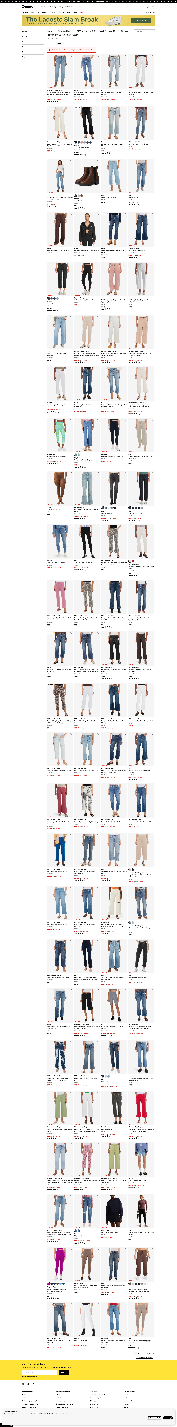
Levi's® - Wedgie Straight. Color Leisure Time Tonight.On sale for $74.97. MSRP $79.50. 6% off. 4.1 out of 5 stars (114, 496)
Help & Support (150, 12)
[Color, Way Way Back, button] (135, 507)
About (24, 1395)
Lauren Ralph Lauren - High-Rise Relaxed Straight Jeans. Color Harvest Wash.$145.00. (60, 962)
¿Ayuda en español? (62, 1401)
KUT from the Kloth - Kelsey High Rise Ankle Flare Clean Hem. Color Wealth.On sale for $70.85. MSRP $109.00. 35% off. (87, 1064)
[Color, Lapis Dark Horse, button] (90, 142)
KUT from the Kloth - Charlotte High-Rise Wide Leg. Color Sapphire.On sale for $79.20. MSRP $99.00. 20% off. (60, 858)
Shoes (126, 1407)
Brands (126, 1395)
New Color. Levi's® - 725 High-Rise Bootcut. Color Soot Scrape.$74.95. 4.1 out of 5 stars (87, 131)
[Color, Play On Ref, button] (108, 1076)
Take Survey (94, 1404)
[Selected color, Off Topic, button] (48, 298)
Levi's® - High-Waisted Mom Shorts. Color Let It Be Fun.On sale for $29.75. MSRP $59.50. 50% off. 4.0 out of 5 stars (141, 1166)
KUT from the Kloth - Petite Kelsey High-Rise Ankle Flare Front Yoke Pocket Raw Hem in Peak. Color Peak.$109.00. (87, 655)
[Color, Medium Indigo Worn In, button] (78, 1230)
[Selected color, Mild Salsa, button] (102, 1076)
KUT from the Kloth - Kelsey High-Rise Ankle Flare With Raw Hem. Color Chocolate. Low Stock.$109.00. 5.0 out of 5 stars (141, 655)
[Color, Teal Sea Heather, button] (63, 1283)
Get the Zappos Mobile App (31, 1401)
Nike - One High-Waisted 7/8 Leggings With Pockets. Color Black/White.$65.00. (141, 1219)
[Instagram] (23, 1384)
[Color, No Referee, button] (57, 298)
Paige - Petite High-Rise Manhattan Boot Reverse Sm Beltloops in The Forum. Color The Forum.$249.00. (87, 962)
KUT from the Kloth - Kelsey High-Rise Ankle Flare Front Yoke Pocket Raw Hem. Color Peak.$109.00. (141, 604)
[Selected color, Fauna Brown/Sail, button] (129, 1283)
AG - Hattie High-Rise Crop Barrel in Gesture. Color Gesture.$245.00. (60, 339)
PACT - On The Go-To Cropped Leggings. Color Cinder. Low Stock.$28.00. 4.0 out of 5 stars (141, 1325)
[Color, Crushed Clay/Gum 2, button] (78, 195)
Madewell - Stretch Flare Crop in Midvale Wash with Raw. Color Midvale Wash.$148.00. (114, 1325)
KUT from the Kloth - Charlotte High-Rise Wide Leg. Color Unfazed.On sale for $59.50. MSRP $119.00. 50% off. (60, 911)
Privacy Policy (65, 1414)
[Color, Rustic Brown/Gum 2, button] (81, 195)
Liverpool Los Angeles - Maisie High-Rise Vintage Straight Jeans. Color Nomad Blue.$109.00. (141, 911)
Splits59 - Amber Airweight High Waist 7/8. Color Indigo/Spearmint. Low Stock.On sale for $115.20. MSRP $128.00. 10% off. (114, 443)
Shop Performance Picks (102, 2)
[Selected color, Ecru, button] (129, 561)
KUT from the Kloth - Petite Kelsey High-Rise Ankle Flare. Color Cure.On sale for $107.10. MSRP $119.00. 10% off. (87, 756)
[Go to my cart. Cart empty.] (153, 7)
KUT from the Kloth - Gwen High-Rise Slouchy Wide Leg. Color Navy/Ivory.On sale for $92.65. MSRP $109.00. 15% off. (87, 806)
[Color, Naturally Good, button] (108, 507)
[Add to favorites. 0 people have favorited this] (71, 55)
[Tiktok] (28, 1384)
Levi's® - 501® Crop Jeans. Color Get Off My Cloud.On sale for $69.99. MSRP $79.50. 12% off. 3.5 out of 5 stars (114, 1115)
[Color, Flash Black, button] (114, 507)
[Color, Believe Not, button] (54, 298)
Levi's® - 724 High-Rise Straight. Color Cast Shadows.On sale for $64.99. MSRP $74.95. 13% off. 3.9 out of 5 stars (141, 496)
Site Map (93, 1401)
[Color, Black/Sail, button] (138, 1283)
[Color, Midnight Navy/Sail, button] (135, 1283)
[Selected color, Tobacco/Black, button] (75, 195)
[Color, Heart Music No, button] (105, 1076)
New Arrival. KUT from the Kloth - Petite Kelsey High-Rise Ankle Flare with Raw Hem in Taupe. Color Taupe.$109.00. (60, 706)
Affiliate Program (95, 1398)
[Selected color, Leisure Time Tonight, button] (102, 507)
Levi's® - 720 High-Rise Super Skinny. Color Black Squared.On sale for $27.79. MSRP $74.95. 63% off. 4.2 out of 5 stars (87, 550)
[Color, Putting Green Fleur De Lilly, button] (78, 454)
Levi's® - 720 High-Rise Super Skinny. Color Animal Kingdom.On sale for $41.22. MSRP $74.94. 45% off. (60, 550)
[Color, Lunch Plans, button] (111, 507)
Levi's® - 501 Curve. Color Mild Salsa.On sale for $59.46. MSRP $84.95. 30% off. (114, 1064)
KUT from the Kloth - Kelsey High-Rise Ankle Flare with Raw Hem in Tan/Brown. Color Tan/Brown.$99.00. (114, 550)
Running (126, 1404)
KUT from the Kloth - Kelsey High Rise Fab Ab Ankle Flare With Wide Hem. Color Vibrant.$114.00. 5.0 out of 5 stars (114, 604)
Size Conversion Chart (97, 1395)
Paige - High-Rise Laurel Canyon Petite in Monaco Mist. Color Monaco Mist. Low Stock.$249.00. (60, 1012)
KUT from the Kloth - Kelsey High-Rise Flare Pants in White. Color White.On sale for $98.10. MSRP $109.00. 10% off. (141, 706)
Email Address (29, 1372)
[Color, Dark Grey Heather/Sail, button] (141, 1283)
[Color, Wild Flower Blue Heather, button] (60, 1283)
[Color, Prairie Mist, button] (132, 922)
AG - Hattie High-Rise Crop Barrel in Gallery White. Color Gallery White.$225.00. (141, 287)
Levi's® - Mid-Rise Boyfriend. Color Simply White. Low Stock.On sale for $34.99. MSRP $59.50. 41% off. (87, 1325)
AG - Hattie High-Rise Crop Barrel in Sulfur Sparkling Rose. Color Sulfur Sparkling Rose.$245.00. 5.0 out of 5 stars (114, 287)
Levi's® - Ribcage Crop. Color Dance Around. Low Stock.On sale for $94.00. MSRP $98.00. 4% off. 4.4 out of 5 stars (141, 184)
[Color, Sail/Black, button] (132, 1283)
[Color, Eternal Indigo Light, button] (141, 507)
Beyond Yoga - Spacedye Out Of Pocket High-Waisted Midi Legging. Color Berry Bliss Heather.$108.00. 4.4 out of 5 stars (60, 1273)
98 (149, 1353)
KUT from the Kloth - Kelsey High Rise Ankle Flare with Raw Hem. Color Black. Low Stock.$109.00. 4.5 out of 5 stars (114, 655)
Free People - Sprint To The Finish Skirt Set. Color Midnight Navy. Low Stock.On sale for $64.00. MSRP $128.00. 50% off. (114, 1219)
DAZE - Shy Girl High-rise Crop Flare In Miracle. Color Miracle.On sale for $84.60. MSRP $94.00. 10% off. (114, 78)
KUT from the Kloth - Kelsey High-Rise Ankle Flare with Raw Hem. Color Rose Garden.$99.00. (60, 604)
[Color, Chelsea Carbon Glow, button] (132, 507)
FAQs (58, 1395)
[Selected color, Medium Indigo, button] (75, 1230)
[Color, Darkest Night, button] (51, 1283)
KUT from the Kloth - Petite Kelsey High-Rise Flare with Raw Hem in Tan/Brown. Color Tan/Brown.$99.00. (87, 604)
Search (86, 6)
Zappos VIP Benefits (29, 1407)
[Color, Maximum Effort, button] (105, 507)
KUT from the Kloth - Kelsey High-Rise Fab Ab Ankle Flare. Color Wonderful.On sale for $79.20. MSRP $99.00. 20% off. (141, 806)
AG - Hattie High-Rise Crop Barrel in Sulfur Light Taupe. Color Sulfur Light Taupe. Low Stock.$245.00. (141, 443)
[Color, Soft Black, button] (138, 507)
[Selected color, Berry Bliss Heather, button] (48, 1283)
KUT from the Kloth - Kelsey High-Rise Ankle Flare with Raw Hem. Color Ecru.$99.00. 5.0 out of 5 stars (141, 550)
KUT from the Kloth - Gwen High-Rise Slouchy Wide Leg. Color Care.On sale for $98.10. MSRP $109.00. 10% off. (60, 756)
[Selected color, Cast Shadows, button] (129, 507)
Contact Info (60, 1398)
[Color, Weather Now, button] (51, 298)
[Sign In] (148, 7)
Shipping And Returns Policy (65, 1404)
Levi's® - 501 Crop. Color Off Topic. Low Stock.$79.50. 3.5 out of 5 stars (60, 287)
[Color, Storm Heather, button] (57, 1283)
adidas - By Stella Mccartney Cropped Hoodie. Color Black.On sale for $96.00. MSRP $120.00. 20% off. (87, 235)
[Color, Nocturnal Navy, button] (54, 1283)
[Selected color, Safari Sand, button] (129, 869)
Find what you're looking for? (144, 1357)
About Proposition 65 (63, 1407)
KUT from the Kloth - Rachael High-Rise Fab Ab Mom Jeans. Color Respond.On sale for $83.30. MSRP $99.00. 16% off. (114, 806)
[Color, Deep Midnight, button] (132, 869)
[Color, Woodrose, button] (81, 142)
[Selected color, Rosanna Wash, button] (75, 454)
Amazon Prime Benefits (30, 1404)
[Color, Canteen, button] (87, 142)
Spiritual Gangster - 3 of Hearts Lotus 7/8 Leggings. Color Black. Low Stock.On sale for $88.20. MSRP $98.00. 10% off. (87, 287)
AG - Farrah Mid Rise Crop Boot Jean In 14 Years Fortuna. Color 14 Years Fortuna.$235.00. (141, 1064)
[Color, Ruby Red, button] (132, 561)
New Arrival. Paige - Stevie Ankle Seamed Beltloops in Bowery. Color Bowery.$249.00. (114, 235)
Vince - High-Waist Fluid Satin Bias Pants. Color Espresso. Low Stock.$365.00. (60, 235)
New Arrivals (128, 1401)
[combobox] (58, 7)
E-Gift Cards (94, 1407)
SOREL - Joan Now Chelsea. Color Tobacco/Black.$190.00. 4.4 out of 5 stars (87, 184)
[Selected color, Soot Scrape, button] (75, 142)
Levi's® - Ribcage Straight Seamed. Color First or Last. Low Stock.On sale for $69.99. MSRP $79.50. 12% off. (141, 962)
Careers (24, 1398)
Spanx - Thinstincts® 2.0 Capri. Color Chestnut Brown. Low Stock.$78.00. (60, 496)
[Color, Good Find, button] (84, 142)
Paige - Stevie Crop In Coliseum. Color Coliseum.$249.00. (114, 184)
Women (59, 43)
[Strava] (34, 1384)
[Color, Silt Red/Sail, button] (144, 1283)
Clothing (127, 1398)
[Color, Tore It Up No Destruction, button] (78, 142)
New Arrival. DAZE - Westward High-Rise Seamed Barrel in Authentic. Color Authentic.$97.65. (60, 655)
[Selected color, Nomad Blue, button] (129, 922)
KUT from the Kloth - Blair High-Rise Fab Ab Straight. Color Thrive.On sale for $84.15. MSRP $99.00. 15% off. (141, 131)
